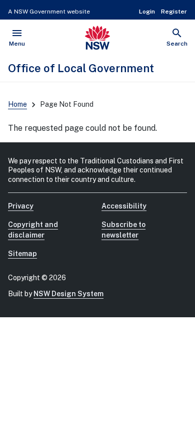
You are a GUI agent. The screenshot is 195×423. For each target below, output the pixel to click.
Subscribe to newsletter (124, 230)
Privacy (21, 206)
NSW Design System (69, 294)
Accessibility (124, 206)
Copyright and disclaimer (33, 230)
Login (147, 11)
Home (17, 104)
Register (174, 11)
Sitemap (22, 254)
